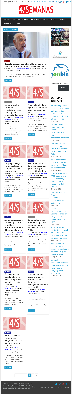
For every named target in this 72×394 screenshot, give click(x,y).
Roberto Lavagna (15, 70)
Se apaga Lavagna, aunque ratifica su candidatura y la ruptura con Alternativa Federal (13, 168)
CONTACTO (60, 387)
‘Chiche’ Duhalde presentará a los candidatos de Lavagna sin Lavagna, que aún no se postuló (38, 280)
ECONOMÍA (16, 20)
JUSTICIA (7, 61)
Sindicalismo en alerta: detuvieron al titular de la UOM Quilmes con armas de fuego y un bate (59, 232)
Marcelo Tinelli (18, 350)
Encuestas (17, 291)
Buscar (63, 88)
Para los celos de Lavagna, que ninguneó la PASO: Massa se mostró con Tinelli (13, 340)
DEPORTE (62, 20)
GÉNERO (45, 20)
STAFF (48, 387)
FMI (12, 121)
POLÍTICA (7, 20)
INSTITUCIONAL (42, 387)
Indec (44, 234)
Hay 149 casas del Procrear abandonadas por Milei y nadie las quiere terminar (58, 197)
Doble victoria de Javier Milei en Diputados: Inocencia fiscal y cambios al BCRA (59, 148)
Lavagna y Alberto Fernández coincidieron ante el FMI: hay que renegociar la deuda (13, 110)
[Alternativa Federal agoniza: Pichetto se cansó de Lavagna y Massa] (38, 88)
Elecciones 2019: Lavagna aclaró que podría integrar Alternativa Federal (37, 167)
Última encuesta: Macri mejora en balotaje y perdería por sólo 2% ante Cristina (13, 279)
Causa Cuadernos (37, 68)
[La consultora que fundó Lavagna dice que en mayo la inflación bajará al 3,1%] (38, 203)
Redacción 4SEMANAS (22, 68)
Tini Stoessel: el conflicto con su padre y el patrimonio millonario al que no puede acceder (60, 249)
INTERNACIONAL (36, 20)
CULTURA (53, 20)
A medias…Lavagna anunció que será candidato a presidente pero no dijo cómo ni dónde (13, 225)
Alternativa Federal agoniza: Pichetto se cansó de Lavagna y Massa (37, 109)
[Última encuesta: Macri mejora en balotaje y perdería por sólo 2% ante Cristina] (14, 257)
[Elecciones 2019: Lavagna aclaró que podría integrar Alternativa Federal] (38, 146)
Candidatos (40, 291)
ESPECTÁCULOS (8, 24)
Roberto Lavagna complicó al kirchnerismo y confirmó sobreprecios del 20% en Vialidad (25, 65)
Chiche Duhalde (32, 293)
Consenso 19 (13, 179)
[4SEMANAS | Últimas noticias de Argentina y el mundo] (36, 6)
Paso (10, 236)
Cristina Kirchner (18, 289)
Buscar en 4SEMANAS (60, 83)
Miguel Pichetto (37, 118)
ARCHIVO (53, 387)
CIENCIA (19, 24)
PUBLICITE (66, 387)
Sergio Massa (37, 120)
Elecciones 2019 (37, 177)
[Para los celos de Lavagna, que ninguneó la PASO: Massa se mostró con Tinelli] (14, 318)
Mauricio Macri (8, 293)
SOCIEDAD (25, 20)
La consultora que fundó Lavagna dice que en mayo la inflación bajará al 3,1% (37, 225)
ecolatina (39, 234)
